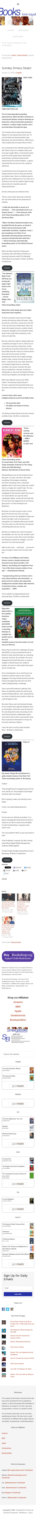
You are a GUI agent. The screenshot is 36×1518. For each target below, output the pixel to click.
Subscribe (18, 1294)
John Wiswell (7, 1168)
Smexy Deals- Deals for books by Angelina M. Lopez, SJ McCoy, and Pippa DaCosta (23, 906)
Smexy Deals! (16, 942)
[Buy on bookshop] (18, 961)
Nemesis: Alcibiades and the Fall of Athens (15, 1254)
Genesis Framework (10, 1513)
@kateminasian (11, 1487)
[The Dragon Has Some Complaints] (32, 1170)
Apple (18, 1011)
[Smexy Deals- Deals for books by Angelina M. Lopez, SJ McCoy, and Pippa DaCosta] (23, 897)
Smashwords (18, 1015)
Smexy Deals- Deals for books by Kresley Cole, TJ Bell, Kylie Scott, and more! (22, 1324)
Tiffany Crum (7, 1120)
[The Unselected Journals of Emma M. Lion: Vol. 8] (32, 1178)
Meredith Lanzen (8, 1160)
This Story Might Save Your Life (12, 1119)
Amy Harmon (7, 1135)
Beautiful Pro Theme (23, 1510)
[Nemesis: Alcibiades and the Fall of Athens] (32, 1258)
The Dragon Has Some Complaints (13, 1166)
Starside (5, 1126)
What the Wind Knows (9, 1134)
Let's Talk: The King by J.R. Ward (20, 1369)
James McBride (7, 1226)
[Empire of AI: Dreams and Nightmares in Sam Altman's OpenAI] (32, 1251)
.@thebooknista (10, 1483)
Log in (30, 1513)
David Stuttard (7, 1256)
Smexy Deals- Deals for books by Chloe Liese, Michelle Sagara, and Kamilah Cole (8, 929)
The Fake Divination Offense (11, 1068)
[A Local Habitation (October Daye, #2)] (32, 1203)
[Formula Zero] (32, 1163)
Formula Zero (6, 1159)
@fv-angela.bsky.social (15, 1470)
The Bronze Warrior (8, 1239)
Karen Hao (6, 1250)
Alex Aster (6, 1128)
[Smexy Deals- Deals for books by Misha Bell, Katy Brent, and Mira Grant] (8, 897)
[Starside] (32, 1130)
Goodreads (29, 1470)
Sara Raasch (7, 1070)
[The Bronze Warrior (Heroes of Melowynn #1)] (32, 1243)
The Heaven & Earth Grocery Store (13, 1224)
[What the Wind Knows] (32, 1138)
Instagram (7, 1492)
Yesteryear (5, 1231)
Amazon (7, 268)
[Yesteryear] (32, 1236)
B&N (18, 1006)
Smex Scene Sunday (17, 1347)
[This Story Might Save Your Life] (32, 1123)
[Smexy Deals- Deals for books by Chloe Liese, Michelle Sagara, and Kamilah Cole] (8, 920)
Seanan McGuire (8, 1200)
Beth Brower (7, 1177)
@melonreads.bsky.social (17, 1475)
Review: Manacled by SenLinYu (20, 1341)
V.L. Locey (6, 1241)
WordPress (23, 1513)
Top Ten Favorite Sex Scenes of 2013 (22, 1358)
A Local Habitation (8, 1199)
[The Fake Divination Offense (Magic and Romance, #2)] (32, 1073)
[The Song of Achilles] (32, 1080)
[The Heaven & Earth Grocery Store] (32, 1228)
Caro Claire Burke (8, 1233)
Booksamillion (18, 1019)
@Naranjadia (12, 1497)
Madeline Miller (7, 1077)
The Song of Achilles (8, 1076)
